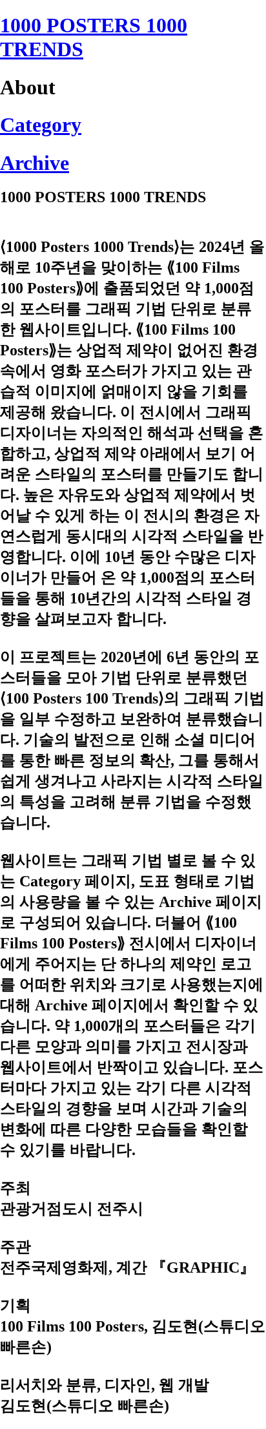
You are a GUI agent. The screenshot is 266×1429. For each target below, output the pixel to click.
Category (40, 124)
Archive (34, 162)
